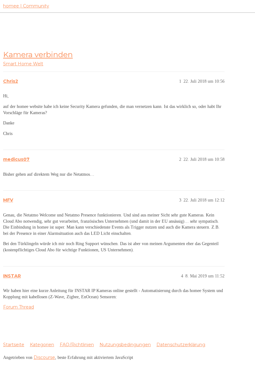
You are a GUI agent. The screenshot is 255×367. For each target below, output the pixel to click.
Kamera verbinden (38, 54)
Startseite (13, 344)
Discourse (44, 357)
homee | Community (26, 6)
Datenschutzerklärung (180, 344)
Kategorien (42, 344)
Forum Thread (18, 307)
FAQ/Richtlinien (77, 344)
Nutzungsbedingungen (125, 344)
